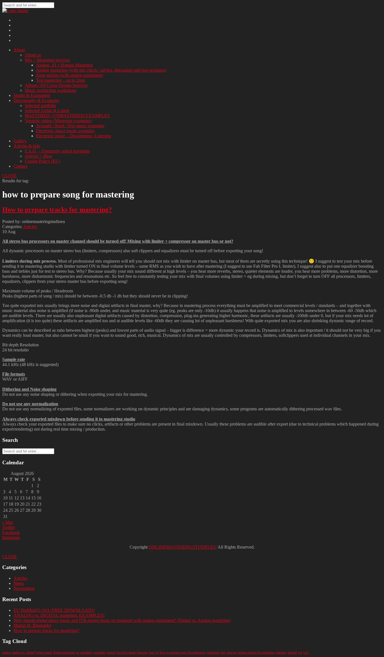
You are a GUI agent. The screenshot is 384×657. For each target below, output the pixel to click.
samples (281, 652)
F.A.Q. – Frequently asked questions (57, 151)
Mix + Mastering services (47, 60)
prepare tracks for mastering (256, 652)
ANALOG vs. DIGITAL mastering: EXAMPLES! (59, 615)
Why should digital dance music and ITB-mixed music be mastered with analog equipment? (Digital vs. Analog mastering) (122, 620)
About (19, 49)
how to (154, 652)
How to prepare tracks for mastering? (57, 209)
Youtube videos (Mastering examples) (58, 120)
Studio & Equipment (31, 95)
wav (306, 652)
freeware (142, 652)
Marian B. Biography (32, 625)
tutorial (292, 652)
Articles (30, 226)
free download (125, 652)
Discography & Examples (36, 100)
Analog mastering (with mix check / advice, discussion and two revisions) (101, 70)
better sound (44, 652)
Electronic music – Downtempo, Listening (73, 135)
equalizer (86, 652)
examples (99, 652)
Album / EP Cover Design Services (56, 85)
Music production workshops (50, 90)
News (18, 583)
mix (223, 652)
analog (6, 652)
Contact (20, 166)
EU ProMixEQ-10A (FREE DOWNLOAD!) (53, 610)
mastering (213, 652)
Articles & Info (26, 146)
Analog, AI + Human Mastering (64, 65)
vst (300, 652)
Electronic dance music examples (65, 130)
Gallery (20, 140)
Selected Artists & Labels (47, 110)
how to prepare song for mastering (182, 652)
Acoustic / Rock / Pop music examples (70, 125)
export (111, 652)
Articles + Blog (38, 156)
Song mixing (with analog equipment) (69, 75)
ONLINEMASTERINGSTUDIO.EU (183, 547)
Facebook (11, 532)
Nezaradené (24, 588)
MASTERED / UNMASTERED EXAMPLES (67, 115)
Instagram (11, 537)
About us (33, 55)
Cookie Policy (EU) (42, 161)
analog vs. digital (23, 652)
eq (77, 652)
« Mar (7, 522)
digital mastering (64, 652)
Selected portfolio (40, 105)
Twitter (8, 527)
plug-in (231, 652)
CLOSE (9, 175)
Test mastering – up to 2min (60, 80)
